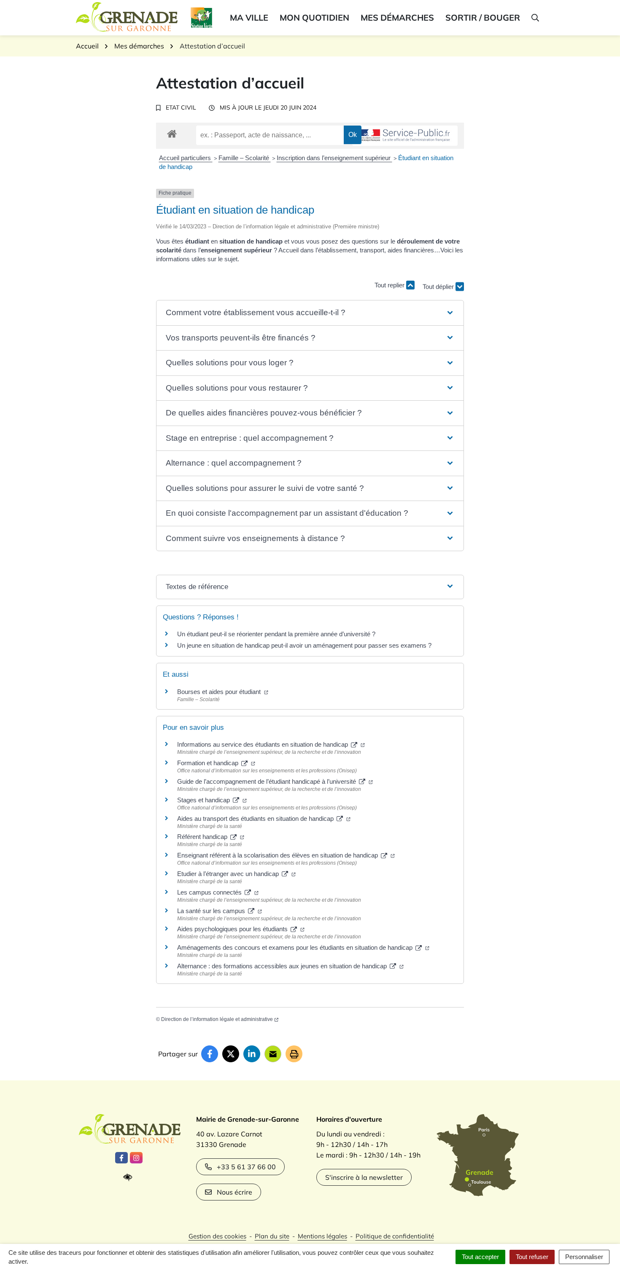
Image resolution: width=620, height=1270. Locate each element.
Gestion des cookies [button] (217, 1236)
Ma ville (249, 17)
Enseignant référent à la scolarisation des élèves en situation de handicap (278, 855)
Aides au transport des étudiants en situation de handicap (256, 818)
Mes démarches (397, 17)
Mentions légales (322, 1236)
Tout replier (390, 285)
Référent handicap (203, 836)
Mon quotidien (314, 17)
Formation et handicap (208, 762)
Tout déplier (439, 282)
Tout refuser (532, 1256)
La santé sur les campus (212, 910)
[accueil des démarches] (171, 132)
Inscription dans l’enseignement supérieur (334, 157)
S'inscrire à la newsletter (364, 1177)
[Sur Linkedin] (251, 1053)
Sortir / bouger (482, 17)
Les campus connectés (210, 892)
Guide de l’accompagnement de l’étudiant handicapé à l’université (267, 781)
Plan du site (272, 1236)
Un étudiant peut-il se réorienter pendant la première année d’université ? (276, 634)
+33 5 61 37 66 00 (246, 1167)
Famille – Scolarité (244, 157)
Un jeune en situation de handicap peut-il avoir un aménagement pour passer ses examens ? (304, 645)
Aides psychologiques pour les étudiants (233, 928)
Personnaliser (584, 1256)
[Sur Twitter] (230, 1053)
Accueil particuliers (186, 157)
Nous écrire (234, 1192)
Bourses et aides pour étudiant (219, 691)
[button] (534, 18)
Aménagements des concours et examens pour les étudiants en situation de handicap (295, 947)
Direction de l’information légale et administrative (217, 1019)
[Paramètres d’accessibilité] (130, 1177)
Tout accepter (480, 1256)
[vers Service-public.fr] (405, 136)
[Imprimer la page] (294, 1053)
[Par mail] (272, 1053)
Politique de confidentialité (395, 1236)
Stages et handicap (204, 800)
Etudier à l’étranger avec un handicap (228, 873)
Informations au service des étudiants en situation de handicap (263, 744)
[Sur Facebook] (209, 1053)
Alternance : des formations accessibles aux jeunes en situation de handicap (282, 966)
